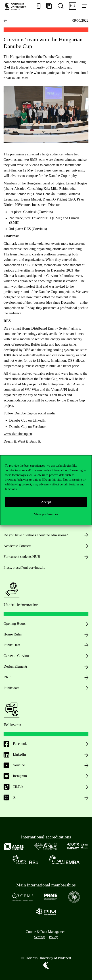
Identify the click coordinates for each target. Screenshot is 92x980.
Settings (39, 937)
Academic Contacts (17, 546)
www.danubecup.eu (18, 434)
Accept (46, 502)
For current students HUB (22, 556)
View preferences (46, 514)
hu (72, 6)
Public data (11, 688)
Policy (53, 937)
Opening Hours (14, 623)
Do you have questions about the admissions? (36, 535)
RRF (7, 677)
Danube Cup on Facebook (27, 426)
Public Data (12, 645)
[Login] (37, 6)
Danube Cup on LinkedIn (27, 420)
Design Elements (15, 666)
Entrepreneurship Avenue (66, 384)
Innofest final (32, 286)
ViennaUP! (59, 389)
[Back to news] (5, 20)
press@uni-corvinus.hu (29, 567)
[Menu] (84, 6)
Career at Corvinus (17, 656)
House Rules (13, 634)
